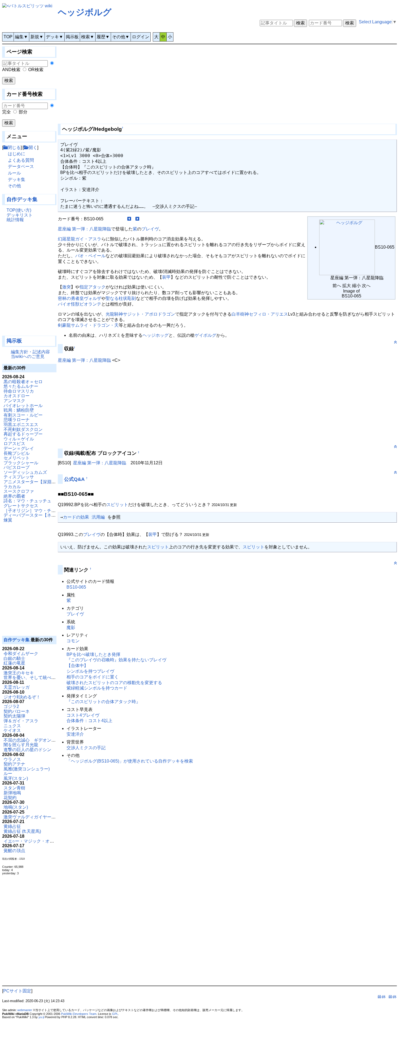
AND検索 (11, 69)
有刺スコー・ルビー (23, 415)
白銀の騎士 (14, 658)
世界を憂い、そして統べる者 (32, 677)
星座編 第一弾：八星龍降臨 (84, 229)
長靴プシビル (17, 453)
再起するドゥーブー (23, 434)
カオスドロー (17, 395)
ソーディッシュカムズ (25, 472)
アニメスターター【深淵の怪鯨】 (36, 481)
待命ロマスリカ (19, 391)
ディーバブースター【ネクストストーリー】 (47, 515)
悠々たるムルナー (21, 386)
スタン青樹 (14, 788)
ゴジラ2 (11, 706)
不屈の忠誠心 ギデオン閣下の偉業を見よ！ (47, 740)
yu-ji (41, 1017)
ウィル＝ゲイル (19, 439)
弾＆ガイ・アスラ (21, 721)
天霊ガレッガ (17, 687)
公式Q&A (74, 479)
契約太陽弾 (14, 716)
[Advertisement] (29, 281)
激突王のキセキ (19, 673)
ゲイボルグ (205, 335)
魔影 (70, 627)
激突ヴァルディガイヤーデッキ (34, 817)
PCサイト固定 (17, 991)
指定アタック (93, 287)
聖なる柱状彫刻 (121, 298)
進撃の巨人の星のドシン (27, 749)
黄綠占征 (12, 826)
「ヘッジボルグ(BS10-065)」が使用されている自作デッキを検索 (129, 761)
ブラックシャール (21, 463)
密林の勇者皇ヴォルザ (79, 298)
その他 (14, 185)
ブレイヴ (150, 229)
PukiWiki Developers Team (78, 1013)
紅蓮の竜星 (14, 663)
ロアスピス (14, 443)
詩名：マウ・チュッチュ (27, 500)
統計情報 (15, 219)
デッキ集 (16, 179)
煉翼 (8, 520)
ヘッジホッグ (155, 335)
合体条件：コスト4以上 (89, 720)
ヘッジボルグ (85, 12)
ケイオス (12, 730)
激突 (66, 287)
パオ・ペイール (90, 255)
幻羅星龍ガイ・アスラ (79, 239)
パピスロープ (17, 467)
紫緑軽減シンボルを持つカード (96, 688)
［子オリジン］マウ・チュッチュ (36, 510)
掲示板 (72, 36)
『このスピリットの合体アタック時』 (103, 701)
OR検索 (35, 69)
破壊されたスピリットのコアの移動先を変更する (114, 682)
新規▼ (36, 36)
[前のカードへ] (129, 219)
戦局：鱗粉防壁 (19, 410)
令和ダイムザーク (21, 653)
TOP (8, 36)
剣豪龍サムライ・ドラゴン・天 (88, 325)
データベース (21, 166)
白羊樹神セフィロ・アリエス (260, 314)
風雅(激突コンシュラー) (27, 769)
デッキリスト (20, 215)
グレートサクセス (21, 505)
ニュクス (12, 725)
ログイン (140, 36)
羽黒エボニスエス (21, 424)
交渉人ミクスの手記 (86, 747)
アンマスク (14, 400)
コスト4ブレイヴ (82, 715)
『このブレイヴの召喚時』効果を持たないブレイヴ (116, 660)
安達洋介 (75, 734)
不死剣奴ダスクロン (23, 429)
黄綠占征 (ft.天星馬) (22, 831)
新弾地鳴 (12, 792)
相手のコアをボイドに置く (92, 677)
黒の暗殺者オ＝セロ (23, 381)
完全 (6, 112)
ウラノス (12, 759)
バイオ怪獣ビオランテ (79, 304)
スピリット (117, 504)
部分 (23, 112)
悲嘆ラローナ (17, 419)
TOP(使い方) (19, 210)
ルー (8, 773)
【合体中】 (77, 665)
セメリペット (17, 458)
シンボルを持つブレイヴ (90, 671)
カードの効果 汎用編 (84, 517)
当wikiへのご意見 (28, 356)
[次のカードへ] (137, 219)
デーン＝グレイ (19, 448)
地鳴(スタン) (16, 807)
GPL (115, 1013)
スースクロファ (19, 491)
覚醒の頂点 (14, 850)
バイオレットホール (23, 405)
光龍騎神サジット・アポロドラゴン (140, 314)
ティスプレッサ (19, 477)
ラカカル (12, 486)
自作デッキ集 (22, 199)
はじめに (16, 153)
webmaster (24, 1010)
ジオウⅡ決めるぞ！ (22, 697)
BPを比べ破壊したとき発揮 (93, 654)
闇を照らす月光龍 (21, 744)
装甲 (166, 277)
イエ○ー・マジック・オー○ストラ (37, 841)
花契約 (10, 797)
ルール (14, 173)
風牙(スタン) (16, 778)
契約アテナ (14, 764)
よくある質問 (21, 160)
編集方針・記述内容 (30, 352)
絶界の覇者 (14, 496)
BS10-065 (76, 587)
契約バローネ (17, 711)
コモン (73, 641)
